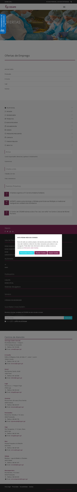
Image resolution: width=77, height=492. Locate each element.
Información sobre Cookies (31, 248)
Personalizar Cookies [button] (26, 253)
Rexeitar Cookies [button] (41, 253)
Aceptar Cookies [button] (53, 253)
